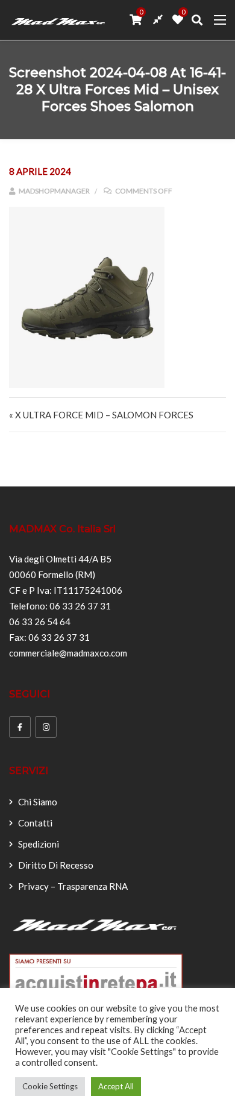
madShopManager (53, 190)
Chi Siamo (37, 801)
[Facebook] (20, 727)
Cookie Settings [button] (50, 1086)
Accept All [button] (116, 1086)
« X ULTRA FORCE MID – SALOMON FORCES (101, 414)
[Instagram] (46, 727)
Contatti (35, 822)
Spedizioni (38, 844)
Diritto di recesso (55, 865)
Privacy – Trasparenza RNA (73, 886)
